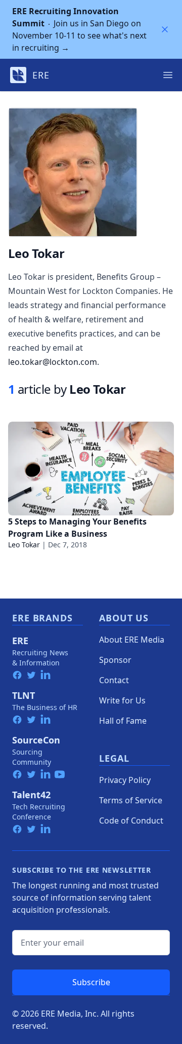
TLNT (23, 695)
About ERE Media (131, 639)
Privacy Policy (125, 780)
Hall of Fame (123, 720)
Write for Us (122, 700)
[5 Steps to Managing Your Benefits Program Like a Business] (91, 468)
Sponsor (115, 659)
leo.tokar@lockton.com (52, 361)
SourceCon (36, 740)
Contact (114, 680)
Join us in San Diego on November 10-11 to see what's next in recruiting (79, 29)
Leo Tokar (24, 544)
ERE (20, 641)
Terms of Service (130, 800)
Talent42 (31, 795)
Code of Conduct (131, 820)
